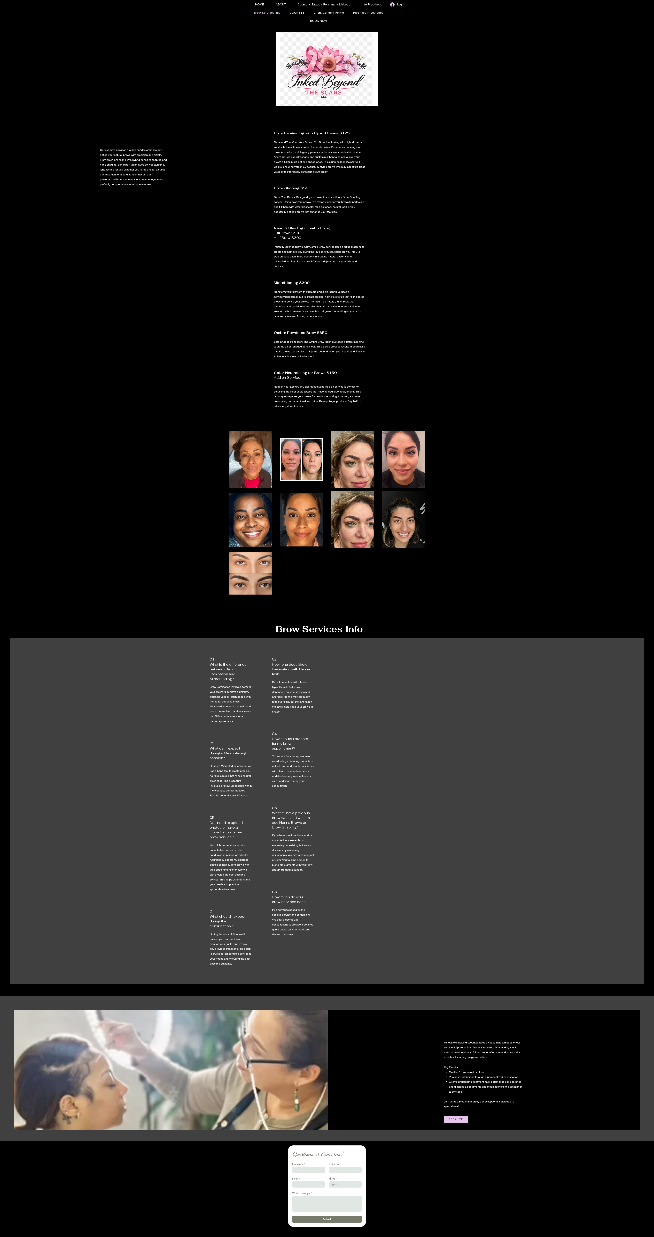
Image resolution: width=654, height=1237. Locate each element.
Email (296, 1178)
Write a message (302, 1193)
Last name (334, 1164)
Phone (333, 1178)
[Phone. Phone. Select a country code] (334, 1184)
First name (298, 1164)
